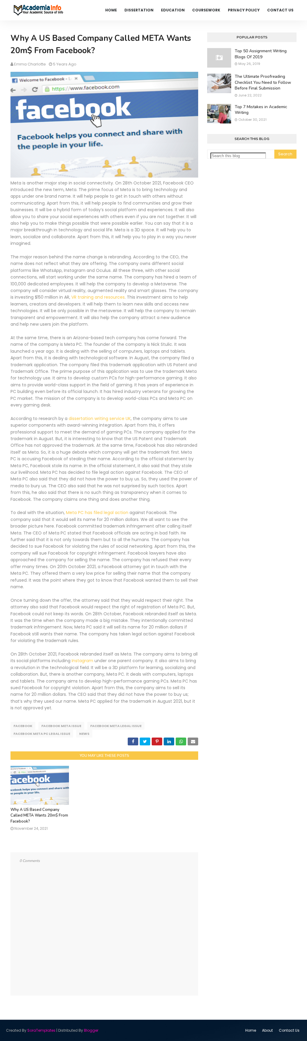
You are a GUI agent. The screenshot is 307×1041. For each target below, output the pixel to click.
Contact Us (289, 1030)
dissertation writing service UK (100, 418)
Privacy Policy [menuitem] (244, 10)
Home (250, 1030)
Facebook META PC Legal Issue (41, 733)
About (267, 1030)
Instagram (82, 661)
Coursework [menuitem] (206, 10)
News (84, 733)
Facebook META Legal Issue (116, 725)
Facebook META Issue (61, 725)
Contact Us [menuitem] (280, 10)
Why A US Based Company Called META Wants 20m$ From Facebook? (39, 815)
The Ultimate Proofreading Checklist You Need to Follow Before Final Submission (263, 82)
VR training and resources (98, 297)
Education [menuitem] (173, 10)
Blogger (91, 1030)
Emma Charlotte (30, 64)
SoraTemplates (41, 1030)
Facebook (22, 725)
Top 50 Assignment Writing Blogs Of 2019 (261, 54)
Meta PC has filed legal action (97, 513)
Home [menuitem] (111, 10)
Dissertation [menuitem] (139, 10)
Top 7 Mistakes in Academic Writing (261, 110)
